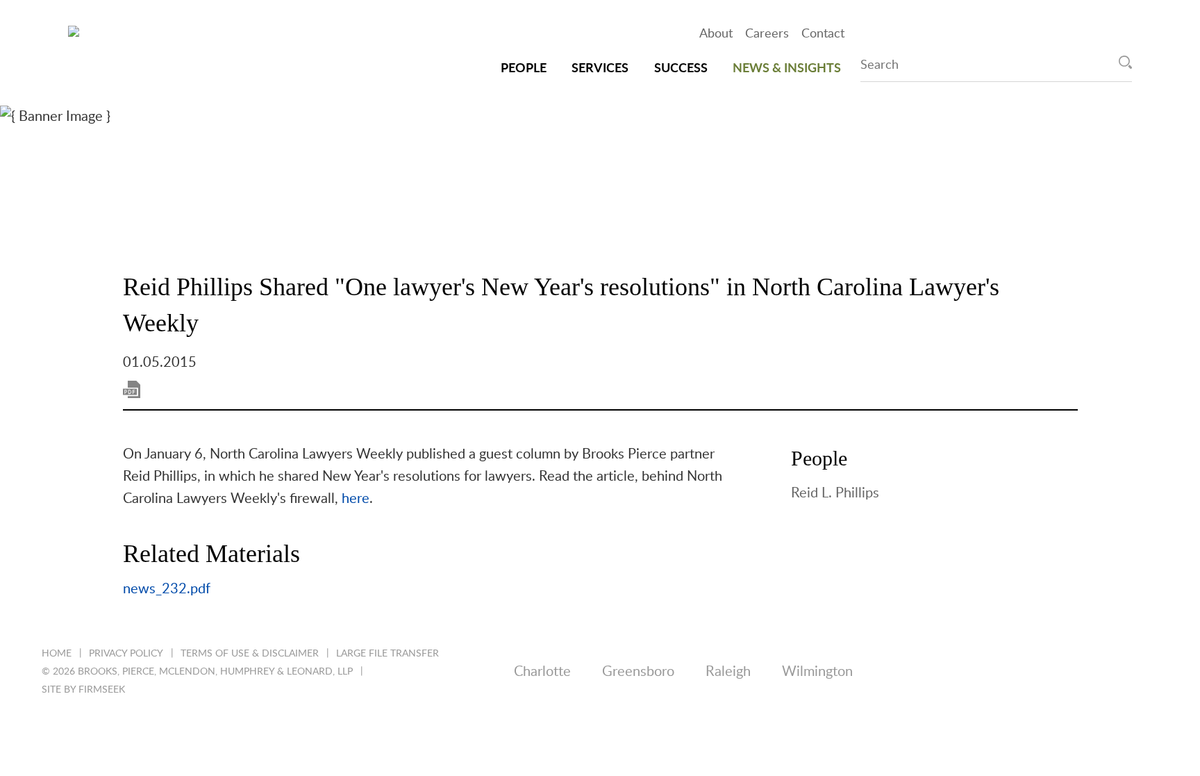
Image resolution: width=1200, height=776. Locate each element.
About (716, 34)
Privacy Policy (126, 654)
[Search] (1125, 62)
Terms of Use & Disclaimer (250, 654)
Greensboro (638, 672)
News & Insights (787, 69)
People (524, 69)
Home (57, 654)
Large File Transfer (387, 654)
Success (681, 69)
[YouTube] (1144, 671)
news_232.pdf (166, 589)
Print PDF (131, 389)
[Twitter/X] (983, 671)
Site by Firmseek (83, 690)
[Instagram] (1090, 671)
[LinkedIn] (930, 671)
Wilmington (817, 672)
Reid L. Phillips (835, 493)
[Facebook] (1037, 671)
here (355, 499)
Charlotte (542, 672)
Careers (767, 34)
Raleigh (728, 672)
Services (600, 69)
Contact (822, 34)
